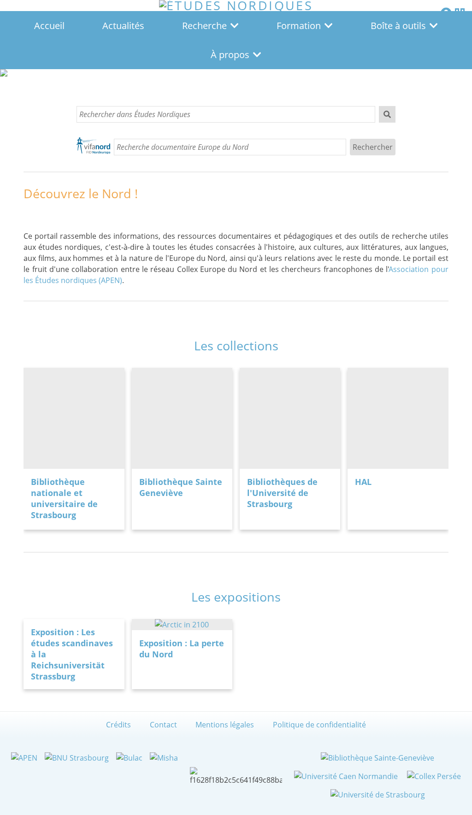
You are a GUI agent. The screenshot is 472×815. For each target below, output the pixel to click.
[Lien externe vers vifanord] (93, 147)
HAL (363, 481)
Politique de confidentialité (319, 725)
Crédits (118, 725)
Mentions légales (224, 725)
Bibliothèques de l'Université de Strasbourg (282, 492)
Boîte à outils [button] (398, 25)
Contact (163, 725)
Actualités (123, 25)
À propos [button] (230, 54)
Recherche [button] (204, 25)
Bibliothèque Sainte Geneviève (180, 487)
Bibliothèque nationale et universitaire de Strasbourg (64, 498)
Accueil (49, 25)
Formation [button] (299, 25)
